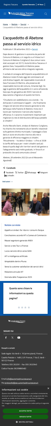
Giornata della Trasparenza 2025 (18, 277)
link (3, 406)
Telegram (44, 172)
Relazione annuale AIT (14, 271)
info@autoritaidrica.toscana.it (19, 378)
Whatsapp (32, 172)
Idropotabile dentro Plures (15, 261)
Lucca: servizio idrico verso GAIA (18, 250)
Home (5, 24)
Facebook (10, 172)
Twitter (21, 172)
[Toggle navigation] (4, 13)
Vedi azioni (6, 181)
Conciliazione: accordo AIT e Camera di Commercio (25, 235)
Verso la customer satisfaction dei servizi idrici (24, 266)
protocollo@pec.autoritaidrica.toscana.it (21, 382)
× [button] (48, 388)
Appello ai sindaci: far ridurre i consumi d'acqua (24, 230)
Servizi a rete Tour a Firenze (16, 245)
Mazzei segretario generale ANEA (19, 240)
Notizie (14, 24)
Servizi (23, 24)
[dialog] (25, 406)
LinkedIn (10, 175)
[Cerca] (45, 13)
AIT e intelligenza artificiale (16, 256)
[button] (25, 422)
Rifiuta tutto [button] (25, 417)
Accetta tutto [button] (25, 411)
